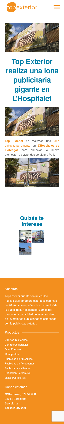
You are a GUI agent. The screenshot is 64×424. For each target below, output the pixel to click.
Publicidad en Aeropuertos (19, 363)
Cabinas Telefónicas (16, 340)
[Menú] (56, 7)
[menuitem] (56, 7)
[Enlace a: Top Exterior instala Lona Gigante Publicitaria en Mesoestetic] (25, 249)
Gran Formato (13, 349)
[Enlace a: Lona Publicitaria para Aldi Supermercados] (25, 236)
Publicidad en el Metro (17, 368)
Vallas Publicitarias (15, 377)
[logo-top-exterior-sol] (26, 7)
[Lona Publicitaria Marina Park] (32, 37)
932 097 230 (18, 408)
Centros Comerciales (16, 344)
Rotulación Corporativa (18, 373)
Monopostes (12, 354)
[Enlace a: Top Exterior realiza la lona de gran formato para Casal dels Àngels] (38, 236)
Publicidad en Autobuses (19, 359)
